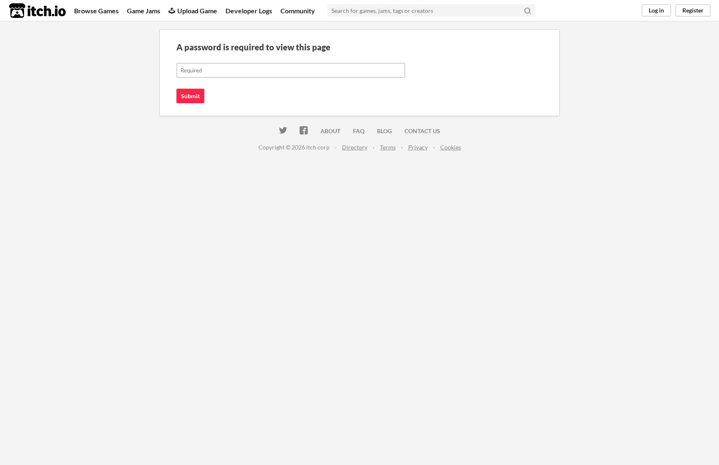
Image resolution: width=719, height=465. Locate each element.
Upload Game (197, 11)
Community (297, 11)
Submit (190, 95)
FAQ (358, 130)
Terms (388, 147)
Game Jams (143, 11)
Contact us (422, 130)
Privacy (418, 147)
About (330, 130)
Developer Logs (249, 11)
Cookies (450, 147)
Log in (656, 10)
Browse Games (96, 11)
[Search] (528, 10)
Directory (354, 147)
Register (693, 10)
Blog (384, 130)
